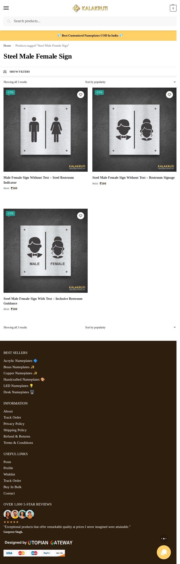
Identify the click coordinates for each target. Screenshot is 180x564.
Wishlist (9, 474)
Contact (9, 493)
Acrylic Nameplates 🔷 (21, 361)
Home (7, 45)
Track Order (12, 417)
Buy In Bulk (13, 487)
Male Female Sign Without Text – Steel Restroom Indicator (39, 180)
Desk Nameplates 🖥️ (19, 392)
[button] (172, 8)
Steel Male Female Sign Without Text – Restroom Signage (133, 177)
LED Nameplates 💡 (19, 386)
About (8, 411)
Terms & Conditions (18, 443)
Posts (7, 462)
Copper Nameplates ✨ (21, 373)
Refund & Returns (17, 436)
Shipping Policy (15, 430)
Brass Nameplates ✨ (19, 367)
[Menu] (11, 8)
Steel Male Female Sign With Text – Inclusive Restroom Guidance (43, 301)
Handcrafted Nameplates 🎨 (24, 379)
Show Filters (20, 71)
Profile (8, 468)
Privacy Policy (14, 424)
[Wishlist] (80, 94)
